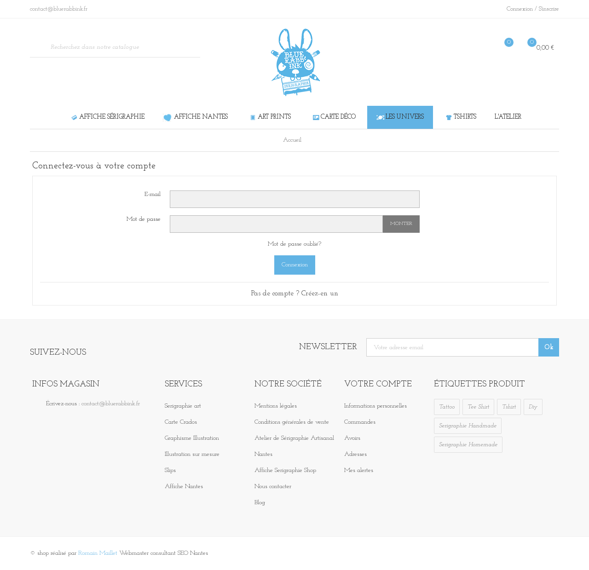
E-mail (152, 194)
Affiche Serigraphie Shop (285, 470)
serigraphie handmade (468, 426)
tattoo (447, 407)
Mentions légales (275, 406)
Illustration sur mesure (192, 454)
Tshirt (509, 407)
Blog (259, 502)
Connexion (521, 9)
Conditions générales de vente (291, 422)
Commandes (359, 422)
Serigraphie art (183, 406)
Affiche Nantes (184, 486)
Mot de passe (144, 219)
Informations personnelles (375, 406)
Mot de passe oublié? (294, 244)
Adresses (355, 454)
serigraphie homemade (468, 445)
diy (533, 407)
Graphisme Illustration (192, 438)
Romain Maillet (97, 553)
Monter (401, 223)
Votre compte (378, 384)
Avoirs (352, 438)
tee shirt (478, 407)
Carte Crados (181, 422)
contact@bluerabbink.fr (110, 403)
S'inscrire (549, 9)
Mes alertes (358, 470)
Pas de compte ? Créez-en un (294, 293)
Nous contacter (272, 486)
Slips (170, 470)
